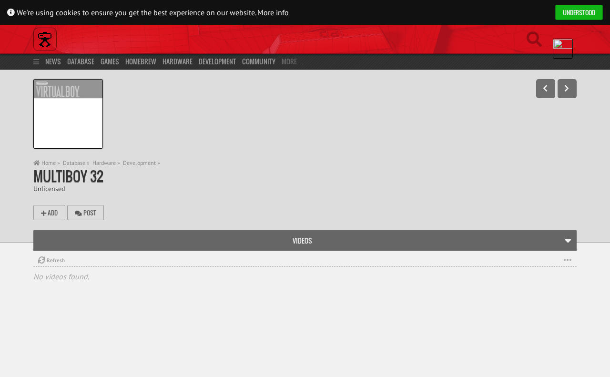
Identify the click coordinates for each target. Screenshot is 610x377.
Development (217, 61)
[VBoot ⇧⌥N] (567, 88)
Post (89, 212)
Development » (141, 162)
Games (110, 61)
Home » (50, 162)
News (53, 61)
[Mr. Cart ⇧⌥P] (545, 88)
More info (273, 12)
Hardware (178, 61)
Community (258, 61)
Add (52, 212)
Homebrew (140, 61)
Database (80, 61)
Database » (76, 162)
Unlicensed (49, 188)
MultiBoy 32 (68, 176)
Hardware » (106, 162)
